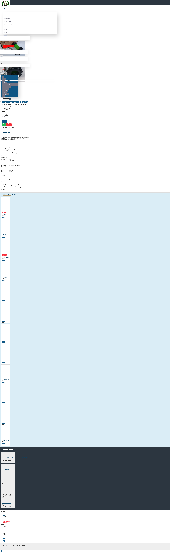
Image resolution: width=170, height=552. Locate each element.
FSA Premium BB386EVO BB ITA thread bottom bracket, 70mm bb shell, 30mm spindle (6, 214)
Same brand (14, 194)
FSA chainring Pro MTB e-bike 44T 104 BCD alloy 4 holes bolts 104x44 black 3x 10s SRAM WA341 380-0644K (6, 420)
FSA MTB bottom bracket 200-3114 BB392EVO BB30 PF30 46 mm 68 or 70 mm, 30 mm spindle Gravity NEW (6, 277)
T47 (8, 101)
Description (5, 132)
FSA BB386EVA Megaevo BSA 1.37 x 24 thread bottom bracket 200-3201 (6, 234)
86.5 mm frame (11, 102)
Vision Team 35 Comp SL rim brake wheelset (8, 480)
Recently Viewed (5, 449)
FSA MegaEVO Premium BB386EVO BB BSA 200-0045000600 (6, 257)
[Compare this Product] (3, 218)
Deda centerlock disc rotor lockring (6, 503)
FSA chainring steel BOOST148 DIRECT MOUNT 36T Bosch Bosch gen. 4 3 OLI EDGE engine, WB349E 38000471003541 (6, 440)
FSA (2, 101)
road (20, 101)
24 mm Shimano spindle (16, 102)
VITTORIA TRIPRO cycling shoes (6, 469)
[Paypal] (3, 548)
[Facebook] (4, 538)
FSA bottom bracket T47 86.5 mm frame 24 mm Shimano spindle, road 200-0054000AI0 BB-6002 (14, 457)
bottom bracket (5, 102)
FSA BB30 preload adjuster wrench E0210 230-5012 (6, 379)
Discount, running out (7, 13)
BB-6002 (27, 102)
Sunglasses (5, 15)
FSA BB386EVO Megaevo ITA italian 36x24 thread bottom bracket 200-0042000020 (6, 297)
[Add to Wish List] (2, 218)
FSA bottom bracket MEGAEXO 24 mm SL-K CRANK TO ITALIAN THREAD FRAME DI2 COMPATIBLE (6, 318)
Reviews (9, 132)
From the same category (7, 194)
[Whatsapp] (4, 541)
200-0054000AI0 (23, 102)
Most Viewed (11, 449)
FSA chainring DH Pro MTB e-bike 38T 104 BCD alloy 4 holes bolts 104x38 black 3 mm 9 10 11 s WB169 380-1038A (6, 399)
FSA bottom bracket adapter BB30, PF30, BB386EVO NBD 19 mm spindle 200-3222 (6, 359)
